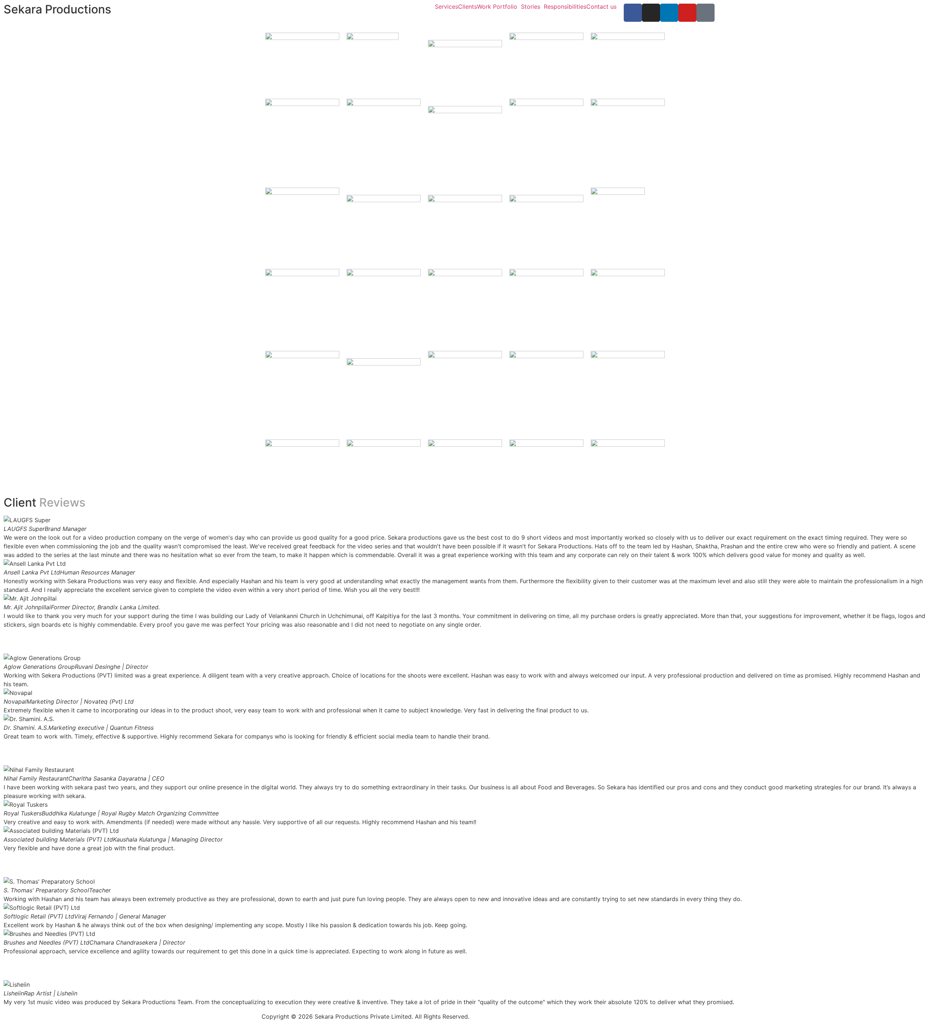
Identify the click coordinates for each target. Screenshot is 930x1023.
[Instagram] (651, 13)
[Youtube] (687, 13)
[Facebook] (633, 13)
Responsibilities (565, 6)
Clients (467, 6)
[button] (465, 633)
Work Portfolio (497, 6)
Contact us (601, 6)
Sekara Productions (57, 9)
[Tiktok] (705, 13)
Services (446, 6)
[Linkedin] (669, 13)
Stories (530, 6)
